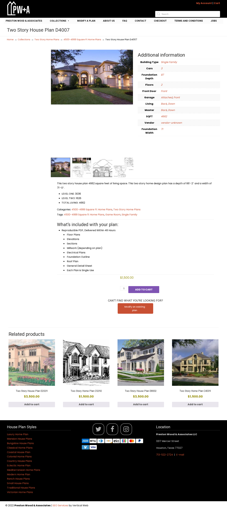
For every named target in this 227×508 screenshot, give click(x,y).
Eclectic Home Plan (18, 465)
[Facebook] (112, 429)
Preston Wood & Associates (24, 20)
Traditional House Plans (21, 487)
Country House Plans (19, 461)
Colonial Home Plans (19, 456)
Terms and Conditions (188, 20)
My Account (204, 3)
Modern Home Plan (18, 474)
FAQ (124, 20)
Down (171, 104)
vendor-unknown (171, 123)
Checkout (160, 20)
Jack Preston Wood (18, 8)
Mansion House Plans (19, 439)
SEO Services (61, 505)
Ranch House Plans (18, 479)
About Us (109, 20)
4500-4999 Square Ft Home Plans (82, 39)
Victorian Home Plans (20, 492)
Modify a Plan (86, 20)
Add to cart (144, 289)
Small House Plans (18, 483)
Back (164, 104)
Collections (58, 20)
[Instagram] (126, 429)
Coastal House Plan (18, 452)
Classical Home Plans (20, 448)
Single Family (169, 62)
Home (10, 39)
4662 (164, 116)
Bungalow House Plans (20, 443)
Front (164, 91)
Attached (166, 97)
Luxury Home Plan (17, 434)
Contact (140, 20)
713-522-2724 (164, 454)
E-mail (180, 454)
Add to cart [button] (31, 404)
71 (162, 129)
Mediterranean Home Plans (23, 470)
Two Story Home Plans (46, 39)
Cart (217, 3)
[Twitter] (98, 429)
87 (162, 75)
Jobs (214, 20)
